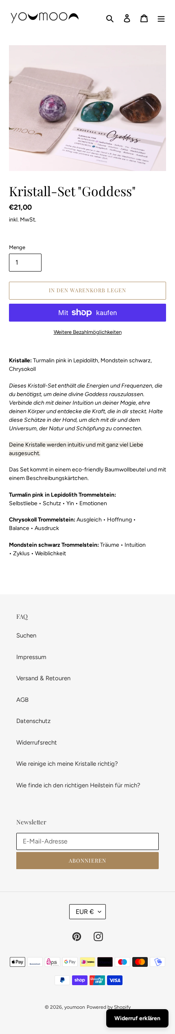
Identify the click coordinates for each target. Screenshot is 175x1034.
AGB (22, 699)
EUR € (85, 912)
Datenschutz (33, 721)
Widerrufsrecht (36, 742)
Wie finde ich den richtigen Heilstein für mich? (78, 785)
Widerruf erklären (137, 1018)
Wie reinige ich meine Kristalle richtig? (67, 763)
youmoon (74, 1007)
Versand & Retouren (43, 678)
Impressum (31, 657)
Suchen (26, 635)
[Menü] (161, 18)
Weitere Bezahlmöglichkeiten (88, 332)
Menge (17, 247)
